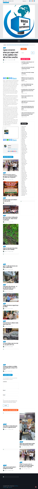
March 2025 (23, 144)
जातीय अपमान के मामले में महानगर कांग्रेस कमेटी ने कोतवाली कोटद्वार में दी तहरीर (27, 444)
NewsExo (5, 487)
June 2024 (23, 155)
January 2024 (23, 162)
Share (14, 78)
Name (4, 390)
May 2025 (23, 141)
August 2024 (23, 153)
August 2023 (23, 164)
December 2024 (24, 148)
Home (5, 44)
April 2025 (23, 143)
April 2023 (23, 169)
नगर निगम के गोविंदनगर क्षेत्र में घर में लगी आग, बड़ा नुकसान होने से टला (10, 344)
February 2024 (23, 160)
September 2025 (24, 136)
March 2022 (23, 186)
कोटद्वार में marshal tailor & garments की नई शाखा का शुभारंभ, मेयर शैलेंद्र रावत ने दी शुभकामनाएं (10, 176)
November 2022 (24, 176)
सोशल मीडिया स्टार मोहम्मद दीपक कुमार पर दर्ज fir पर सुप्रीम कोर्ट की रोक (10, 426)
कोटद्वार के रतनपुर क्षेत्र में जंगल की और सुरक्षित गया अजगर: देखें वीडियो (10, 248)
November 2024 (24, 149)
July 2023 (23, 166)
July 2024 (23, 154)
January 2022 (23, 188)
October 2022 (23, 177)
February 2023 (23, 172)
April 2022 (23, 185)
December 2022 (24, 174)
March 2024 (23, 159)
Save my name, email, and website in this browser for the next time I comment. (10, 401)
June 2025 (23, 140)
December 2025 (24, 133)
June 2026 (23, 129)
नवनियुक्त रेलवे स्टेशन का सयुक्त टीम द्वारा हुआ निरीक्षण (10, 306)
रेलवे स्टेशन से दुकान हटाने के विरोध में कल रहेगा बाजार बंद (10, 200)
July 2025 (23, 139)
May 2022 (23, 183)
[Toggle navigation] (19, 41)
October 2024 (23, 150)
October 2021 (23, 192)
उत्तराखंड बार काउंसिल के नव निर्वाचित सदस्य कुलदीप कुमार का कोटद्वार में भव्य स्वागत (10, 368)
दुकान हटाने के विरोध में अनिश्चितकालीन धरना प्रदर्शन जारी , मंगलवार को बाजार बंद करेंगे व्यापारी (10, 219)
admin (6, 59)
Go (32, 52)
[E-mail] (10, 135)
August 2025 (23, 138)
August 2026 (23, 126)
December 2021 (24, 190)
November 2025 (24, 134)
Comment (5, 381)
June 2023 (23, 167)
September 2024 (24, 152)
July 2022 (23, 181)
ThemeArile (10, 487)
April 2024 (23, 158)
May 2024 (23, 157)
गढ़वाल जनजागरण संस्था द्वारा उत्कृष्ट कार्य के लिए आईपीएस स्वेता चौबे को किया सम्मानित (17, 44)
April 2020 (23, 195)
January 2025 (23, 146)
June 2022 (23, 182)
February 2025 (23, 145)
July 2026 (23, 127)
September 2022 (24, 178)
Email (4, 394)
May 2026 (23, 130)
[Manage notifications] (36, 487)
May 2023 (23, 168)
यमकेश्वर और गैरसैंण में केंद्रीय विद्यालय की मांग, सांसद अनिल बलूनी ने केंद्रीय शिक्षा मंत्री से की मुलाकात (27, 107)
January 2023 (23, 173)
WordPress (16, 485)
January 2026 (23, 131)
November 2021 (24, 191)
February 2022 (23, 187)
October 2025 (23, 135)
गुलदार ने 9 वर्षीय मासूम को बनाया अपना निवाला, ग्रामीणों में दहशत (10, 266)
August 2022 (23, 180)
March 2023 (23, 171)
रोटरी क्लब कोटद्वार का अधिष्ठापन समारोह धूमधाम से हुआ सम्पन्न (10, 323)
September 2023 (24, 163)
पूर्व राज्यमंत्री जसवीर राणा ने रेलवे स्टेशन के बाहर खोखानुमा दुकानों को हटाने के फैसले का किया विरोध (27, 90)
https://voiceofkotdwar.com (12, 149)
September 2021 (24, 193)
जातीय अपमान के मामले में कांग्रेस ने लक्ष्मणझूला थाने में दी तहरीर (9, 467)
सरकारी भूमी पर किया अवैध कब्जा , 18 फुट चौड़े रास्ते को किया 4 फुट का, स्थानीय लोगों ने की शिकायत (10, 288)
